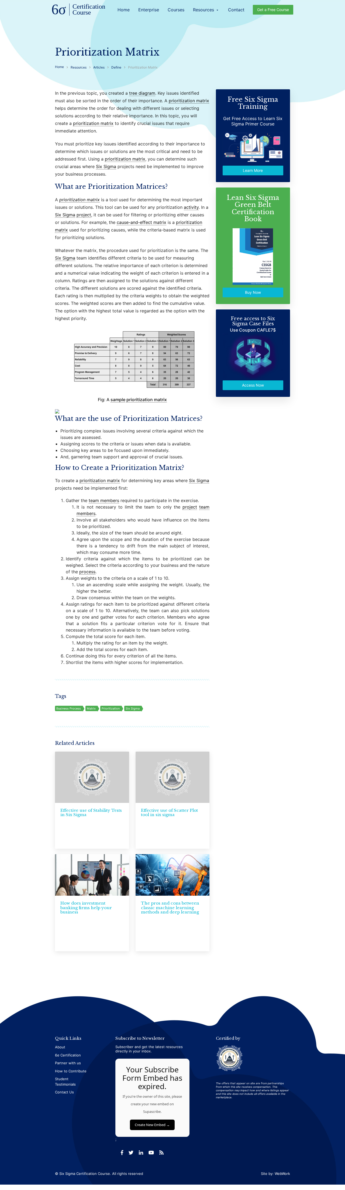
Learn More (253, 170)
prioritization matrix (189, 100)
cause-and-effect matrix (141, 222)
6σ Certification (68, 1055)
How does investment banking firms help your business (86, 908)
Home (124, 9)
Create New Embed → (152, 1124)
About (60, 1047)
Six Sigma (106, 166)
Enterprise (148, 9)
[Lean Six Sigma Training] (79, 10)
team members (104, 500)
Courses (176, 9)
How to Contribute (71, 1071)
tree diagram (142, 93)
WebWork (282, 1173)
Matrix (91, 708)
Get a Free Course (273, 9)
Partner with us (68, 1063)
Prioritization (111, 708)
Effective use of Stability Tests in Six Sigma (91, 812)
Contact (236, 9)
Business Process (68, 708)
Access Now (253, 385)
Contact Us (64, 1092)
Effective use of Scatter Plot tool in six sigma (169, 812)
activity (191, 207)
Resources (206, 9)
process (87, 571)
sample (118, 399)
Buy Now (253, 292)
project (84, 214)
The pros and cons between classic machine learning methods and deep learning (170, 908)
